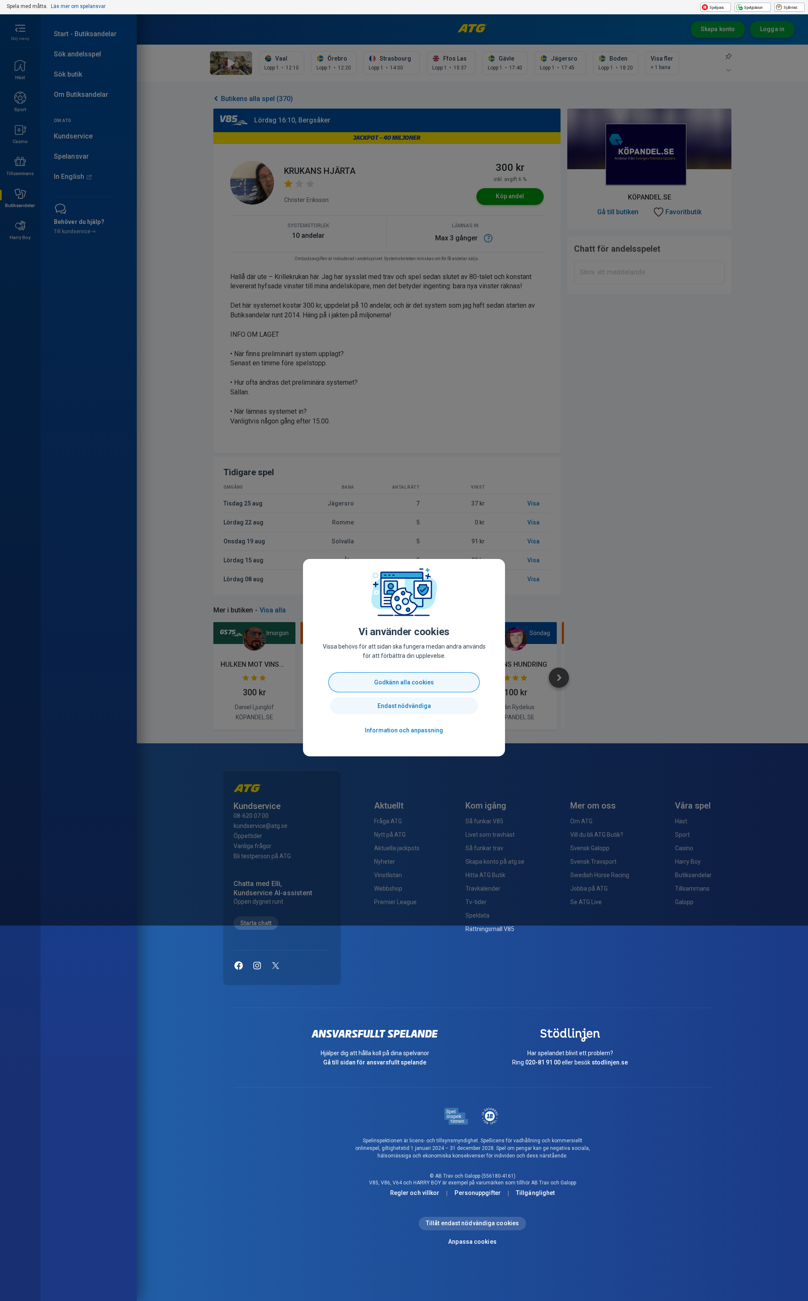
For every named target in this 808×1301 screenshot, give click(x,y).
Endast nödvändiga (404, 705)
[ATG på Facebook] (239, 965)
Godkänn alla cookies (404, 682)
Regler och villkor (415, 1192)
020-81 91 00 (543, 1062)
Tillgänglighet (535, 1192)
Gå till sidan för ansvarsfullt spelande (374, 1062)
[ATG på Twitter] (276, 965)
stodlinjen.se (610, 1062)
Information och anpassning (404, 730)
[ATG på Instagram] (257, 965)
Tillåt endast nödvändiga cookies (472, 1223)
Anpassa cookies (472, 1241)
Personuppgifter (477, 1192)
